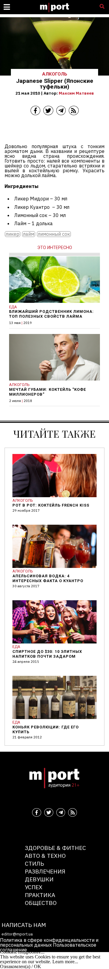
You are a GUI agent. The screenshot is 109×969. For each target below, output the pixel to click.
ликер (12, 234)
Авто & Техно (45, 855)
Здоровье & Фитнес (55, 847)
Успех (33, 887)
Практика (40, 895)
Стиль (34, 863)
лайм (28, 234)
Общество (41, 902)
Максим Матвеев (76, 93)
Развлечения (45, 871)
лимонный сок (54, 234)
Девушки (39, 879)
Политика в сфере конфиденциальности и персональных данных (49, 942)
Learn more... (65, 961)
